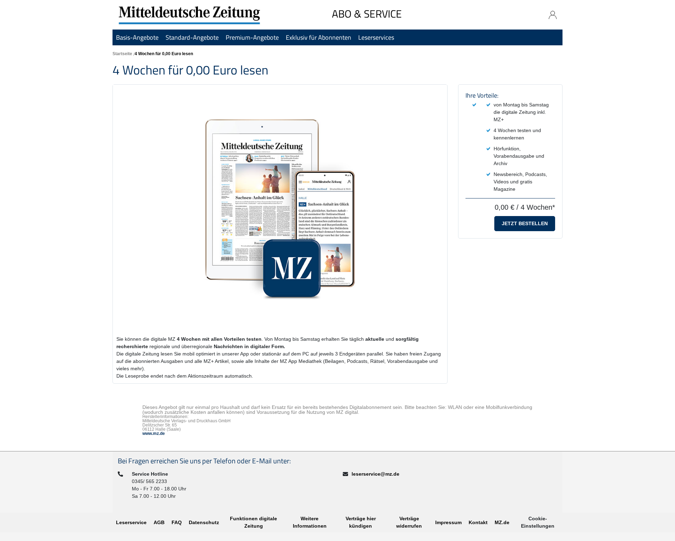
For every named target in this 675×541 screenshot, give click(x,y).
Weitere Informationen (310, 522)
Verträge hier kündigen (361, 522)
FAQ (177, 522)
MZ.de (502, 522)
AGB (159, 522)
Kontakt (478, 522)
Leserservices (376, 37)
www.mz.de (153, 433)
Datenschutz (204, 522)
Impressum (448, 522)
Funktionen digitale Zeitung (253, 522)
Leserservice (131, 522)
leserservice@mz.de (375, 474)
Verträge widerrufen (409, 522)
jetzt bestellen (525, 223)
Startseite (122, 53)
